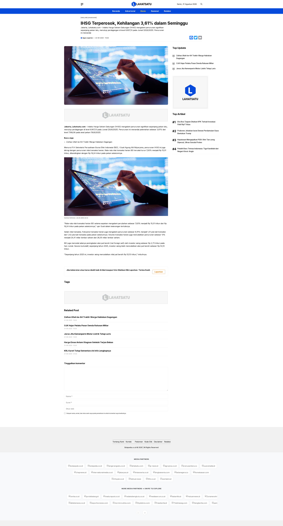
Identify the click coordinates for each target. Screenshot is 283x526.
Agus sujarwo (88, 38)
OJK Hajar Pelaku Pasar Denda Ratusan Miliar (86, 325)
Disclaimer (158, 442)
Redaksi (167, 11)
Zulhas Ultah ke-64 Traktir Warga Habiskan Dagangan (89, 142)
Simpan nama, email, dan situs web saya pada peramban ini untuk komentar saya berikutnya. (96, 413)
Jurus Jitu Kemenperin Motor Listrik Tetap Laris (87, 334)
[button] (201, 4)
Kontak (129, 442)
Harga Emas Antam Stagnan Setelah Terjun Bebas (88, 342)
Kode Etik (148, 442)
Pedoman (139, 442)
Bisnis (143, 11)
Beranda (116, 11)
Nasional (155, 11)
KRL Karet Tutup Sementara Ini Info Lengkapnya (87, 351)
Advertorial (130, 11)
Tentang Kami (118, 442)
